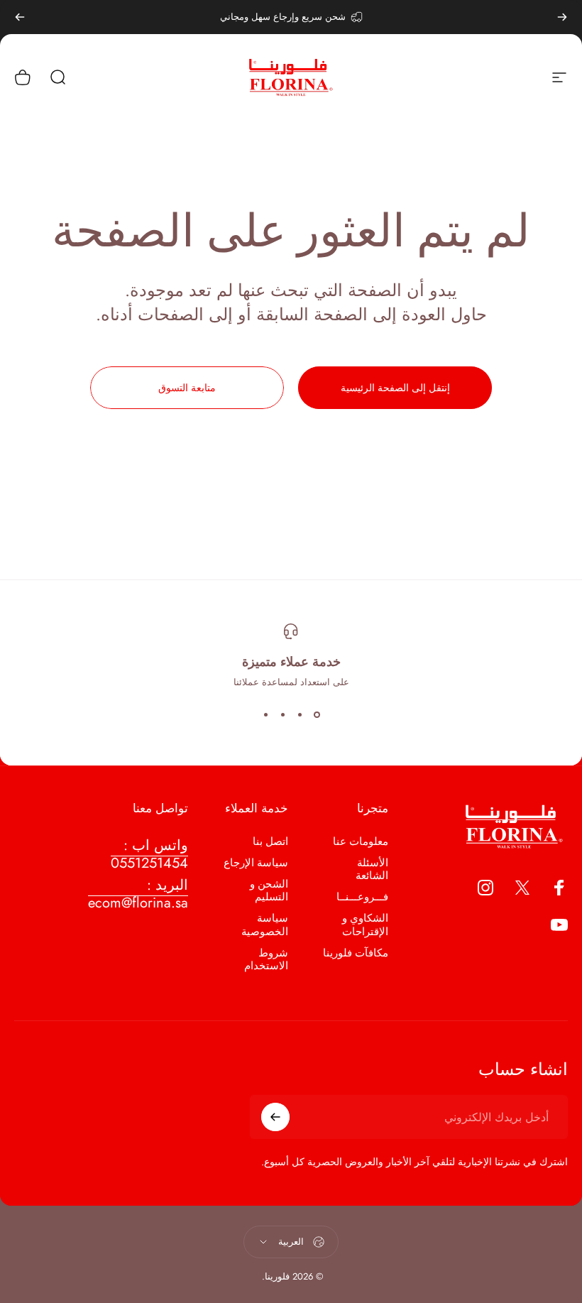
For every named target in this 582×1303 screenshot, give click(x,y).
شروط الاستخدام (266, 959)
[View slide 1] (316, 714)
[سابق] (562, 17)
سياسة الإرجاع (256, 862)
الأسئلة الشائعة (372, 869)
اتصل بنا (270, 841)
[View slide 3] (282, 714)
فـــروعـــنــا (362, 896)
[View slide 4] (265, 714)
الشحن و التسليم (269, 890)
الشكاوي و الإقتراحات (365, 924)
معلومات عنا (360, 841)
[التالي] (19, 17)
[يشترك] (275, 1117)
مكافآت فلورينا (355, 953)
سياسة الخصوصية (264, 924)
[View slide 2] (299, 714)
